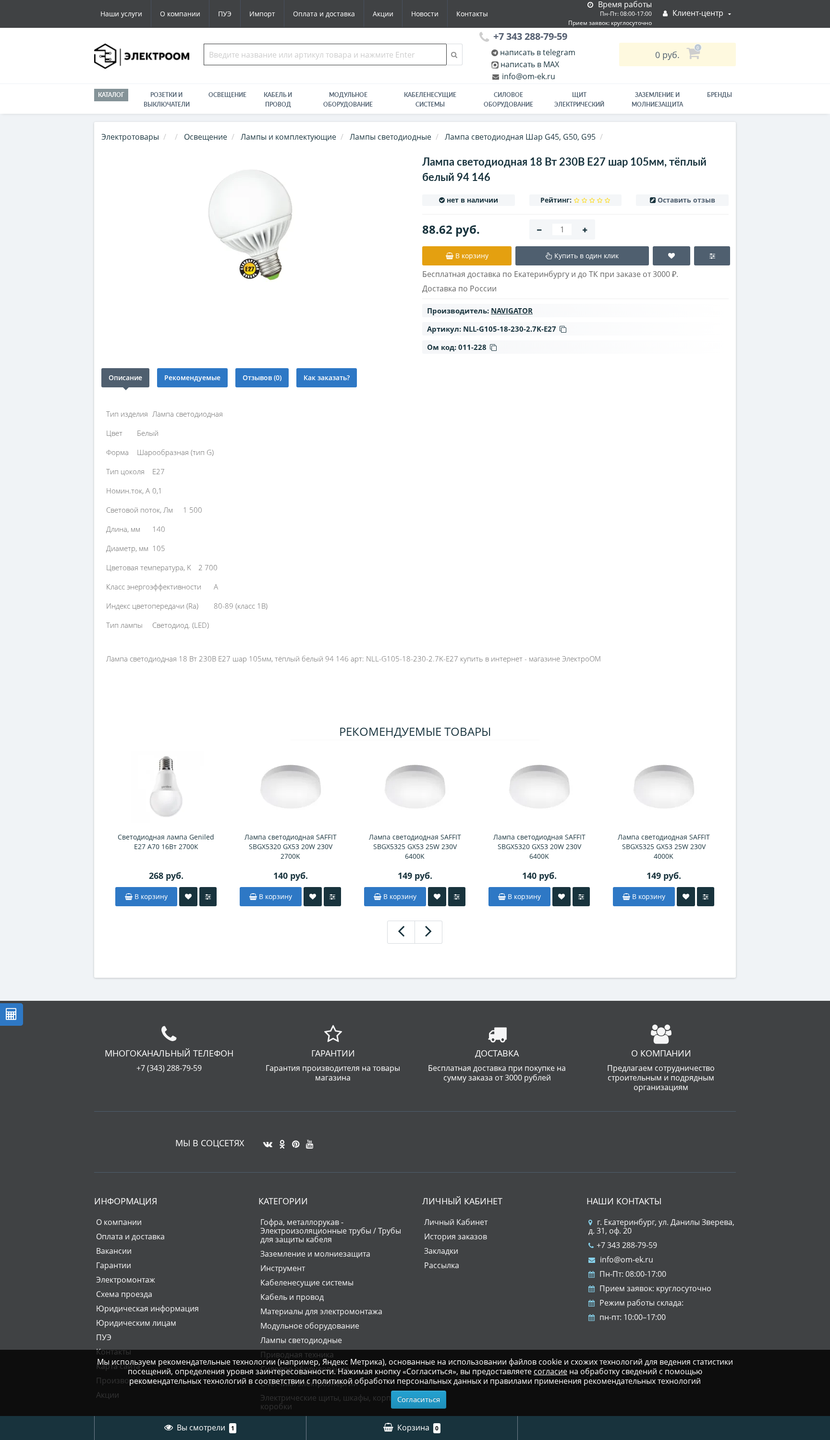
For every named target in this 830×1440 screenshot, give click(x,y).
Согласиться (418, 1399)
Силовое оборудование (508, 99)
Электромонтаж (125, 1279)
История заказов (455, 1236)
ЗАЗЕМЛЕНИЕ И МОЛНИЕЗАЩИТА (657, 99)
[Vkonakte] (265, 1140)
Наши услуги (121, 13)
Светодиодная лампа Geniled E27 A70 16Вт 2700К (166, 841)
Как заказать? (327, 377)
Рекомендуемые (192, 377)
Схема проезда (124, 1294)
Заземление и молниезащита (315, 1253)
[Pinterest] (293, 1140)
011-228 (472, 347)
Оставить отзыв (686, 199)
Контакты (472, 13)
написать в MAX (529, 64)
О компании (180, 13)
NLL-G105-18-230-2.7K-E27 (509, 329)
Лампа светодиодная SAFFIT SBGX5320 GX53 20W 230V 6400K (539, 846)
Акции (383, 13)
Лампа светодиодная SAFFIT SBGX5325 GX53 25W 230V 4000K (664, 846)
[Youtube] (307, 1140)
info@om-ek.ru (527, 76)
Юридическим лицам (136, 1323)
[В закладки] (188, 896)
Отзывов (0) (262, 377)
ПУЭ (225, 13)
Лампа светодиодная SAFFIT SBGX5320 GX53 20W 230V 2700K (290, 846)
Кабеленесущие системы (430, 99)
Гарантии (113, 1265)
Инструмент (282, 1268)
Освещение (227, 94)
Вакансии (114, 1251)
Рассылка (441, 1265)
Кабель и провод (278, 99)
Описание (125, 377)
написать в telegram (536, 52)
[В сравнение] (208, 896)
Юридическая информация (147, 1308)
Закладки (441, 1251)
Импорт (262, 13)
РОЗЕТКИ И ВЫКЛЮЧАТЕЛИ (167, 99)
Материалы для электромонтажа (321, 1311)
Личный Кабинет (456, 1222)
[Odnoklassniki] (279, 1140)
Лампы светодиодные (301, 1340)
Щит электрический (579, 99)
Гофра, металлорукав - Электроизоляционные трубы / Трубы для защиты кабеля (330, 1231)
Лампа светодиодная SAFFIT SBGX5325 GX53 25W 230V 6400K (415, 846)
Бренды (719, 94)
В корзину (150, 896)
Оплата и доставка (324, 13)
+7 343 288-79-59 (627, 1245)
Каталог (111, 94)
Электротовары (130, 137)
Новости (425, 13)
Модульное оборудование (348, 99)
